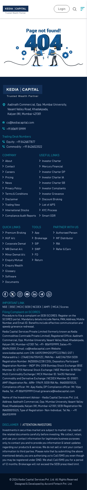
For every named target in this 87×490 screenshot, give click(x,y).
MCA (55, 306)
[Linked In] (34, 294)
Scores (64, 306)
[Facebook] (5, 294)
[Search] (74, 8)
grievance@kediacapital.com (58, 391)
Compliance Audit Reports (20, 215)
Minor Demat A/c (15, 254)
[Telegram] (42, 294)
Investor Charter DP (53, 171)
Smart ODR (48, 215)
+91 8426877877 (25, 141)
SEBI (28, 306)
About (8, 161)
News (8, 182)
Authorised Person (66, 232)
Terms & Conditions (16, 193)
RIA (58, 243)
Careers (10, 171)
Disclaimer (11, 199)
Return (39, 260)
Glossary (10, 271)
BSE (12, 306)
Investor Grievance (53, 193)
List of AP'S (48, 204)
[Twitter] (12, 294)
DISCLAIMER (10, 424)
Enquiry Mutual (14, 260)
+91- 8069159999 (49, 344)
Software (10, 276)
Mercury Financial (52, 166)
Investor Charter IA (53, 177)
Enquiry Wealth (14, 265)
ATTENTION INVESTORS (37, 424)
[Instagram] (20, 294)
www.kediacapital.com (15, 352)
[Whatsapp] (49, 294)
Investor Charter (51, 161)
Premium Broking (15, 232)
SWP (37, 249)
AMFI (47, 306)
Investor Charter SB (53, 182)
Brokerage (41, 238)
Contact (10, 166)
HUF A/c (10, 238)
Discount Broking (52, 199)
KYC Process (49, 210)
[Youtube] (27, 294)
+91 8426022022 (32, 146)
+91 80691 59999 (16, 129)
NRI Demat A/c (14, 249)
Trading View (12, 204)
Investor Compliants (54, 188)
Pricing (9, 177)
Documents (12, 282)
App (37, 232)
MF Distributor (64, 238)
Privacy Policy (13, 188)
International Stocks (17, 210)
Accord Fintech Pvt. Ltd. (58, 483)
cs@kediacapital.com (20, 122)
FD (36, 254)
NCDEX (37, 306)
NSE (5, 306)
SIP (37, 243)
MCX (20, 306)
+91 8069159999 (23, 391)
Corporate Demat (15, 243)
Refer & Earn (63, 249)
